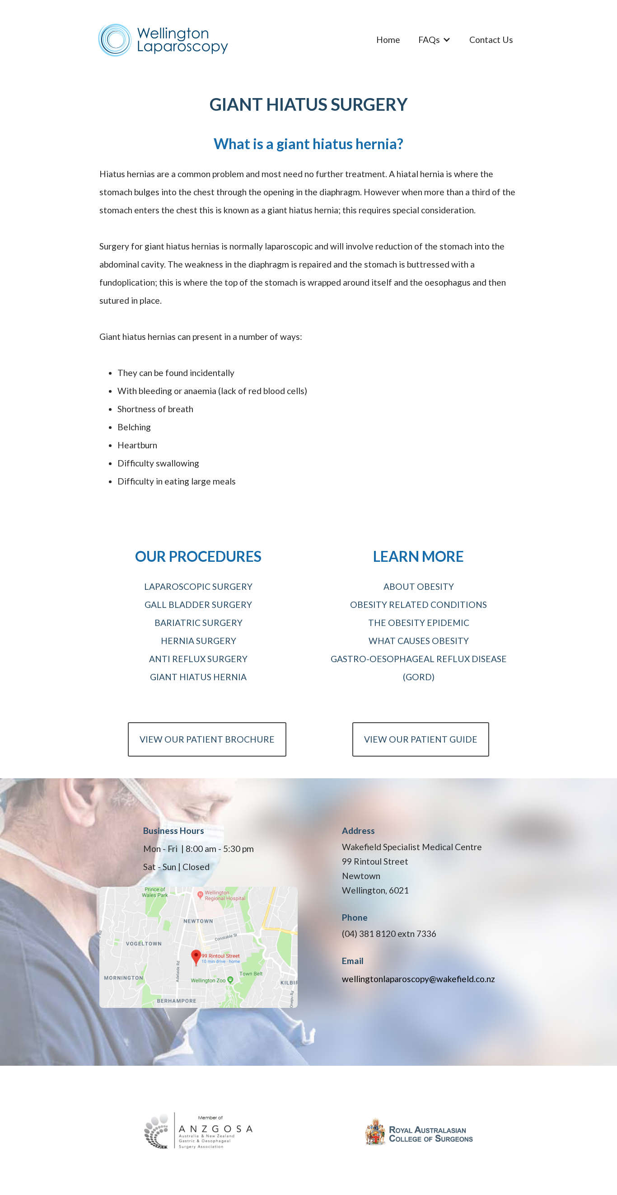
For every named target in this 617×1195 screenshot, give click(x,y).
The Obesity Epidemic (418, 622)
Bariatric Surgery (198, 622)
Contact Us (491, 39)
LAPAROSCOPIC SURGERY (198, 586)
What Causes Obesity (419, 640)
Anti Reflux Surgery (198, 659)
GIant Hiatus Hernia (198, 677)
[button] (434, 40)
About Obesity (418, 586)
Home (388, 39)
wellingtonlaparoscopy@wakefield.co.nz (418, 979)
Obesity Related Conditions (418, 604)
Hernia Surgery (198, 640)
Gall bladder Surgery (198, 604)
